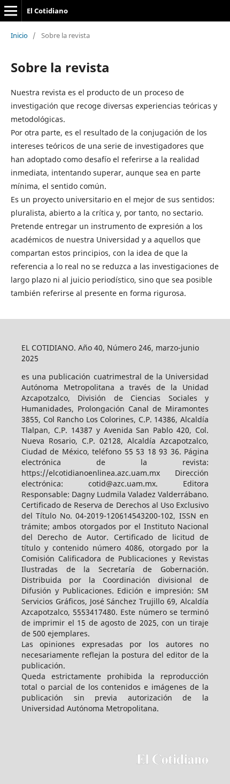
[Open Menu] (10, 10)
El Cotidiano (47, 11)
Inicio (19, 35)
